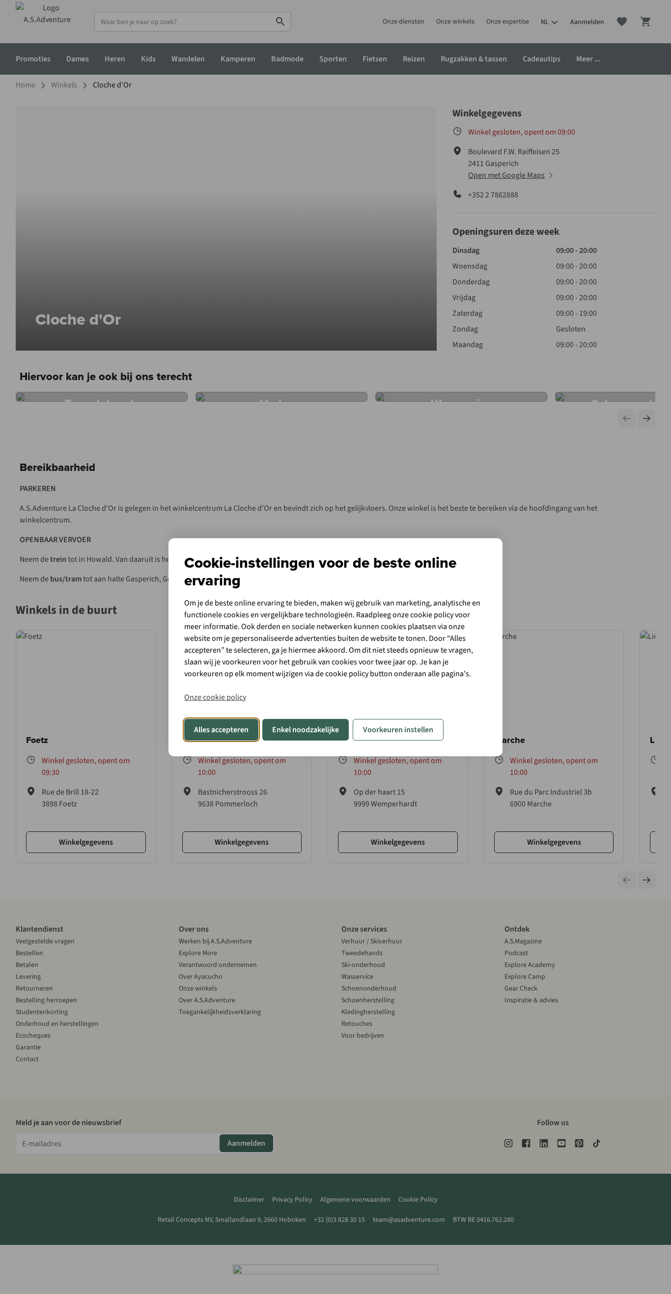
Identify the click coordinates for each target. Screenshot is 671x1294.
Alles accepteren (221, 729)
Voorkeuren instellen (398, 729)
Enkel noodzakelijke (305, 729)
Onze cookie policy (215, 697)
